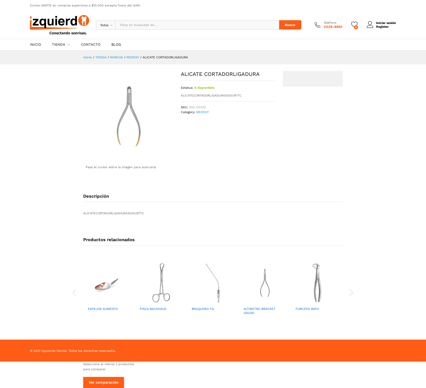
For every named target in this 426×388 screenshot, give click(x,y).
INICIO (35, 44)
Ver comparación (103, 382)
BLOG (116, 44)
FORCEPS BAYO (307, 309)
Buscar (290, 25)
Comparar (119, 301)
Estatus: (187, 87)
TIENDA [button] (58, 44)
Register (382, 26)
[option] (109, 290)
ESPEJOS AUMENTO (103, 309)
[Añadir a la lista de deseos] (109, 301)
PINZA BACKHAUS (153, 309)
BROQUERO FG (203, 309)
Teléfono (330, 22)
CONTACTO (91, 44)
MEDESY (202, 112)
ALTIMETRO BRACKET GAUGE (259, 311)
